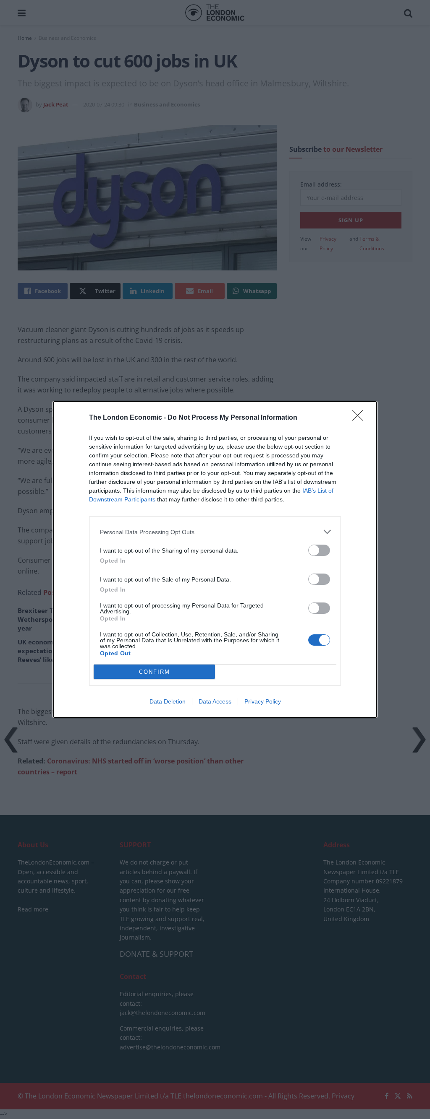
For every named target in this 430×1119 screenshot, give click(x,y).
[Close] (360, 418)
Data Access (215, 701)
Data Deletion (167, 701)
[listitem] (215, 531)
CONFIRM (154, 672)
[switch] (319, 550)
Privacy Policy (262, 701)
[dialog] (215, 559)
